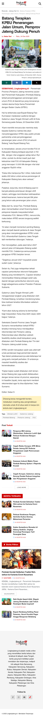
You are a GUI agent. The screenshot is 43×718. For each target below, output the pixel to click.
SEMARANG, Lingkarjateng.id (15, 88)
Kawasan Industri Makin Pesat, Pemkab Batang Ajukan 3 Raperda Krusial (27, 463)
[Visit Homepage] (21, 3)
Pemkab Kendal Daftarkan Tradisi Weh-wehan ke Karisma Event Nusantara (26, 504)
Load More (21, 487)
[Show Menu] (3, 3)
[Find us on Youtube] (24, 697)
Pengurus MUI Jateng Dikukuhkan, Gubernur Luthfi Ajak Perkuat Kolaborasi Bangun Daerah (27, 434)
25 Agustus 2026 (19, 578)
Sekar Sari (8, 36)
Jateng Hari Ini (14, 11)
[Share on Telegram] (27, 83)
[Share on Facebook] (17, 83)
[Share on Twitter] (36, 83)
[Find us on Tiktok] (30, 697)
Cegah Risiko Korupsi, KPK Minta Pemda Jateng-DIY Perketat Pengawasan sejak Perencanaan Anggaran (26, 449)
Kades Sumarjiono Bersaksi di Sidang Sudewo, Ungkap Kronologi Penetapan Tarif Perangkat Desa (25, 530)
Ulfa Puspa (7, 578)
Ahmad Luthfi (12, 414)
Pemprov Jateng (24, 417)
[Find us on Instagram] (18, 697)
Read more (9, 594)
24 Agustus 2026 (20, 441)
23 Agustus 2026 (20, 482)
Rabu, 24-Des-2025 (22, 36)
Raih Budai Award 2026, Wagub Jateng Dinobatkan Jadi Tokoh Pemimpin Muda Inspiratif (26, 601)
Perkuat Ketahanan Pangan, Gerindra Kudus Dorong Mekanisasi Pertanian (24, 516)
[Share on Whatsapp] (6, 83)
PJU (34, 417)
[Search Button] (40, 3)
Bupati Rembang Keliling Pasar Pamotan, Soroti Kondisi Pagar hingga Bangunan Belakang (25, 614)
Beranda (5, 11)
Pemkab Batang (9, 417)
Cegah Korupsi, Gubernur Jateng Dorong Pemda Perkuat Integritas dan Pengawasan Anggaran (26, 476)
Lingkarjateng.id (12, 713)
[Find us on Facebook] (13, 697)
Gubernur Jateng (26, 414)
